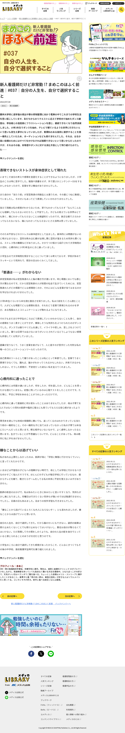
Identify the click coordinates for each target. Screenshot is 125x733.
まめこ (4, 106)
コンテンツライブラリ (50, 719)
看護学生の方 (76, 3)
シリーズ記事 (77, 9)
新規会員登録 (104, 3)
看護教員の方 (63, 3)
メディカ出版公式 (16, 692)
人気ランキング (61, 9)
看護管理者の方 (49, 3)
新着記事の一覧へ (98, 326)
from (7, 684)
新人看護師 (14, 106)
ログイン (118, 3)
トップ (2, 19)
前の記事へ (12, 596)
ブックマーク (92, 3)
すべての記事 (45, 9)
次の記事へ (70, 596)
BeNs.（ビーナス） (49, 709)
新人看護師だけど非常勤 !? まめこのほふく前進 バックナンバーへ (41, 603)
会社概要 (69, 705)
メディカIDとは (72, 719)
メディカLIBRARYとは (109, 9)
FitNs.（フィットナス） (50, 705)
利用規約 (69, 709)
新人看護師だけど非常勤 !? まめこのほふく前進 (36, 19)
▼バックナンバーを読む (12, 158)
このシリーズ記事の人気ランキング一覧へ (106, 435)
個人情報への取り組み (75, 714)
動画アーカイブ (93, 9)
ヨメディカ (45, 714)
